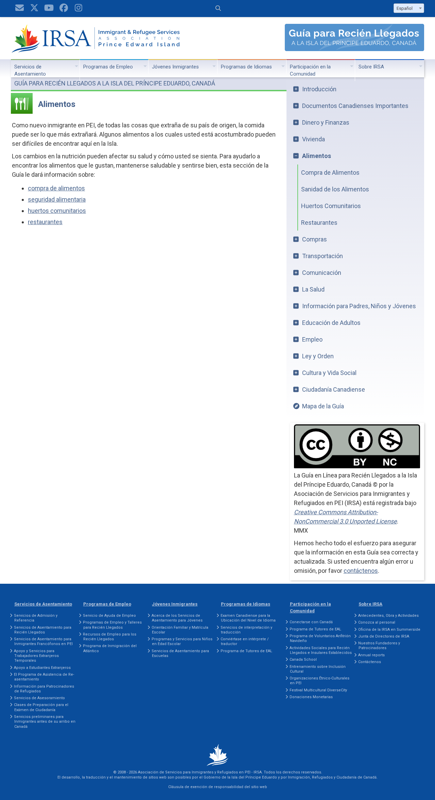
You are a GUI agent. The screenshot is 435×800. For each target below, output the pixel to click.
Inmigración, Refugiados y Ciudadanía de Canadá (332, 777)
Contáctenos (369, 662)
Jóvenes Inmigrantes (175, 67)
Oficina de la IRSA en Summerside (389, 629)
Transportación (322, 256)
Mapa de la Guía (323, 406)
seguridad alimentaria (57, 199)
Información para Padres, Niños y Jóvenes (359, 306)
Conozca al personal (376, 622)
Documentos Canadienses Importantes (355, 105)
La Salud (313, 289)
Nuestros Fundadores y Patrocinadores (379, 645)
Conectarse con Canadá (311, 622)
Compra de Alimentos (330, 172)
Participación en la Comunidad (310, 70)
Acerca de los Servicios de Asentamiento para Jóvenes (177, 618)
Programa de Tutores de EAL (246, 651)
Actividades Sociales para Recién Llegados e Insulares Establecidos (321, 650)
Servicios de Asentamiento (30, 70)
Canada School (303, 659)
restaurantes (45, 221)
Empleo (312, 339)
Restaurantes (319, 222)
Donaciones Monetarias (311, 697)
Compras (314, 239)
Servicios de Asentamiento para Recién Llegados (42, 629)
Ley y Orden (318, 356)
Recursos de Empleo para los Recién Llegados (109, 636)
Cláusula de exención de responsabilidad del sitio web (217, 787)
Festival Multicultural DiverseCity (318, 690)
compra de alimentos (56, 188)
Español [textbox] (405, 8)
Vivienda (313, 139)
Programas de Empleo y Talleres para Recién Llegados (112, 624)
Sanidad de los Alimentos (335, 189)
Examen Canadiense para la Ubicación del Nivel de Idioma (248, 618)
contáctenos (361, 570)
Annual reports (371, 655)
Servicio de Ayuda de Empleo (109, 615)
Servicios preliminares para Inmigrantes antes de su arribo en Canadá (44, 722)
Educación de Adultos (331, 322)
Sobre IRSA (371, 67)
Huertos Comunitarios (331, 205)
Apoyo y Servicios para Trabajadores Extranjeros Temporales (36, 656)
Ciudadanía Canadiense (333, 389)
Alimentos (316, 155)
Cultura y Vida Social (329, 372)
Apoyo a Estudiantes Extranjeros (42, 667)
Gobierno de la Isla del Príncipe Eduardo (240, 777)
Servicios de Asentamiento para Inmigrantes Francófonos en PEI (43, 641)
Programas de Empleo (108, 67)
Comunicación (321, 272)
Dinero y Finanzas (325, 122)
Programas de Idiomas (246, 67)
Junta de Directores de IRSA (383, 636)
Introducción (319, 89)
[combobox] (409, 8)
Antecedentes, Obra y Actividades (388, 615)
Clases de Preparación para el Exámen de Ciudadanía (41, 707)
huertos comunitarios (57, 210)
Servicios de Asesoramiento (39, 698)
